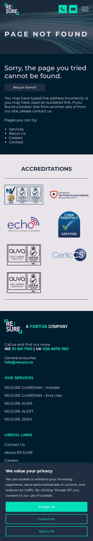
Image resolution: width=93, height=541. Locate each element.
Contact (16, 142)
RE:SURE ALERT (19, 411)
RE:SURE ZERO (18, 419)
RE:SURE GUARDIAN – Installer (32, 387)
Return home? (25, 87)
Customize (46, 519)
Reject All (46, 531)
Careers (16, 138)
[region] (46, 502)
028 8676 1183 (55, 349)
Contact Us (15, 444)
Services (16, 129)
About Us (17, 133)
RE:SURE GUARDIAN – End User (33, 395)
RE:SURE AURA (18, 403)
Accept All (46, 507)
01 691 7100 (22, 349)
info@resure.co (19, 362)
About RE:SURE (19, 452)
